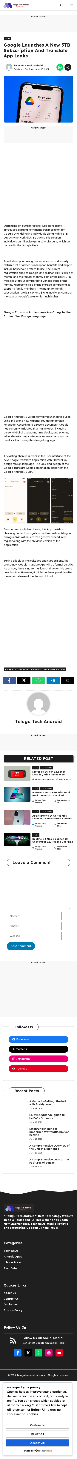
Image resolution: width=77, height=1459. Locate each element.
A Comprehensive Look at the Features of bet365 (49, 1161)
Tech (7, 38)
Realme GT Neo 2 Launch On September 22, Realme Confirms (52, 840)
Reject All (37, 1434)
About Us (10, 1293)
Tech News (47, 768)
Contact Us (11, 1298)
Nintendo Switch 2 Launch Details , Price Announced (48, 773)
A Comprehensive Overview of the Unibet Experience (49, 1147)
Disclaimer (11, 1304)
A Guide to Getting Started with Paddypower (47, 1103)
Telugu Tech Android (30, 65)
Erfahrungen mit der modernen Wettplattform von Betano (49, 1132)
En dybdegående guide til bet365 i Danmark (47, 1116)
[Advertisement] (38, 185)
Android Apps (13, 1256)
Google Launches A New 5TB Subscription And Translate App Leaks (37, 50)
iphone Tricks (12, 1262)
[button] (61, 5)
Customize (37, 1425)
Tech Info (10, 1268)
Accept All (37, 1443)
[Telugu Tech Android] (17, 5)
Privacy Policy (13, 1310)
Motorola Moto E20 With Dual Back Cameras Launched (51, 794)
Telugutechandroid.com (31, 1375)
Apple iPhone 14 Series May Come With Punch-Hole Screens (52, 817)
